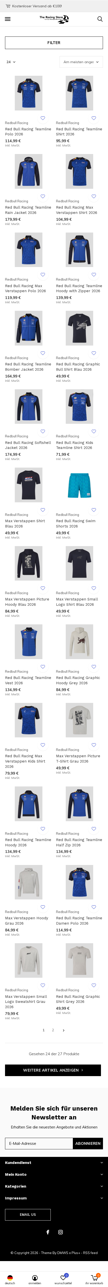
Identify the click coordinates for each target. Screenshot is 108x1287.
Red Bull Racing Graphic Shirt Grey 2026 (78, 999)
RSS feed (90, 1253)
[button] (7, 19)
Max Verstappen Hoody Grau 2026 (26, 921)
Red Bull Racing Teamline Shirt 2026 (79, 132)
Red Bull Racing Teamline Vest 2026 (28, 680)
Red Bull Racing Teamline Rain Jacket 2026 (28, 210)
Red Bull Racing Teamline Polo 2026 (28, 132)
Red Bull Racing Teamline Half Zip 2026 (79, 842)
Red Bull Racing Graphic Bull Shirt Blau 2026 (78, 367)
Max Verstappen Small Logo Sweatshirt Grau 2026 (26, 1001)
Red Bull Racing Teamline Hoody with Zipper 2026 (79, 288)
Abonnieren (88, 1143)
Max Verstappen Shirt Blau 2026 (25, 523)
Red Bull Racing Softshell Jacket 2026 (28, 445)
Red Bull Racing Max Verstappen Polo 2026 (25, 288)
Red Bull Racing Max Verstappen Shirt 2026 (76, 210)
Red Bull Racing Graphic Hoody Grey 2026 (78, 680)
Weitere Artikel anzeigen (51, 1070)
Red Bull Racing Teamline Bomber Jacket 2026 (28, 367)
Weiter (64, 1030)
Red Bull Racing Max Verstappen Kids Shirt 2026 (25, 761)
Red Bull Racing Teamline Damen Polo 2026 (79, 921)
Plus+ (76, 1253)
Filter (53, 42)
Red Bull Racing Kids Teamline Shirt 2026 (74, 445)
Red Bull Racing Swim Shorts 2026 (75, 523)
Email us (28, 1215)
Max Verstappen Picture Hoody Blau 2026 (27, 602)
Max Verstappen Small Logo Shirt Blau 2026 (77, 602)
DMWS (62, 1253)
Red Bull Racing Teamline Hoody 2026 (28, 842)
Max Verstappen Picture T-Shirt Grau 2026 (78, 759)
